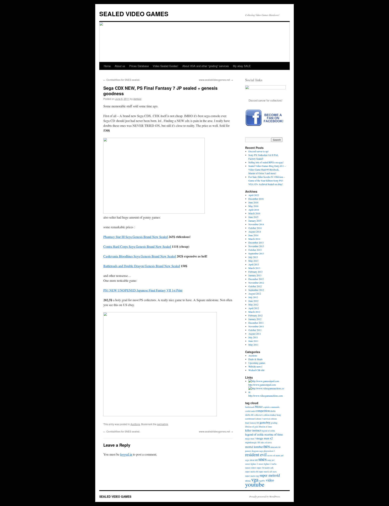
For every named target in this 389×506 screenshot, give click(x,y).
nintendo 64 (275, 447)
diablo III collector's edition (257, 414)
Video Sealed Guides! (165, 66)
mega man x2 (264, 438)
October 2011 (255, 330)
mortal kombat (254, 447)
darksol (137, 98)
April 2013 (253, 264)
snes (262, 459)
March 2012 (254, 311)
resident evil (256, 454)
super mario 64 (251, 471)
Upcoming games (256, 362)
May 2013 (253, 260)
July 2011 (253, 337)
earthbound (250, 418)
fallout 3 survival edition (266, 418)
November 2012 (256, 282)
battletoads (249, 407)
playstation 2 (269, 450)
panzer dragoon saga (254, 450)
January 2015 (254, 220)
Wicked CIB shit (256, 370)
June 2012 (253, 300)
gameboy (265, 422)
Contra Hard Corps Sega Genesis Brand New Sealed (137, 246)
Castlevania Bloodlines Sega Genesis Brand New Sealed (139, 256)
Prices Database (139, 66)
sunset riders (250, 467)
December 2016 (256, 198)
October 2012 (255, 286)
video (270, 480)
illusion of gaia (251, 426)
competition (262, 411)
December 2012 (256, 279)
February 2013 (255, 271)
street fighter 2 (251, 463)
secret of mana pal (275, 455)
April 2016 (253, 209)
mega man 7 (250, 438)
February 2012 (255, 315)
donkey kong (275, 414)
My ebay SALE (242, 66)
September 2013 (256, 253)
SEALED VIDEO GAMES (133, 13)
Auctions (135, 424)
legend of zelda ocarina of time (264, 434)
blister (259, 407)
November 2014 (256, 224)
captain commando (271, 407)
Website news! (255, 366)
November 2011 (256, 326)
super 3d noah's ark (265, 467)
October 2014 (255, 228)
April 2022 (253, 195)
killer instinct (253, 430)
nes (266, 446)
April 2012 (253, 308)
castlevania (250, 411)
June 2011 (253, 341)
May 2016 (253, 206)
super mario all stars (268, 471)
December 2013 (256, 242)
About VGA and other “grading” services (205, 66)
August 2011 (254, 333)
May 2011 (253, 344)
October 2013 (255, 249)
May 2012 (253, 304)
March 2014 (254, 238)
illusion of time (265, 426)
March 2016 (254, 213)
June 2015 (253, 217)
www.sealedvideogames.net (216, 79)
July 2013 (253, 257)
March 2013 (254, 268)
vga (254, 479)
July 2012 (253, 297)
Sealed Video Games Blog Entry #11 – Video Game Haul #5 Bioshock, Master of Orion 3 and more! (267, 169)
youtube (254, 484)
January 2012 (254, 319)
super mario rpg (252, 475)
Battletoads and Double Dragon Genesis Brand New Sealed (141, 266)
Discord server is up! (258, 151)
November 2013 (256, 246)
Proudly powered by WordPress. (265, 496)
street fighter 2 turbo (267, 463)
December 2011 (256, 322)
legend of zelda (268, 430)
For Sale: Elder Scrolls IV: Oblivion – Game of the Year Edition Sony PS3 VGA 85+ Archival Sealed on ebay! (266, 180)
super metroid (270, 475)
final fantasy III (252, 422)
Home (107, 66)
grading (274, 422)
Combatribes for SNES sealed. (121, 79)
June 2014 (253, 235)
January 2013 (254, 275)
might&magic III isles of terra (258, 442)
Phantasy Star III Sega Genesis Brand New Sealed (135, 237)
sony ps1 (271, 460)
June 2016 (253, 202)
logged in (126, 454)
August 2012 (254, 293)
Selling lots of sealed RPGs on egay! (266, 162)
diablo (273, 411)
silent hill (254, 460)
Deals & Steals (255, 359)
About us (120, 66)
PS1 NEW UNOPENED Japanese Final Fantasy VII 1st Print (142, 290)
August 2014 (254, 231)
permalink (162, 424)
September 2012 (256, 289)
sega (247, 460)
